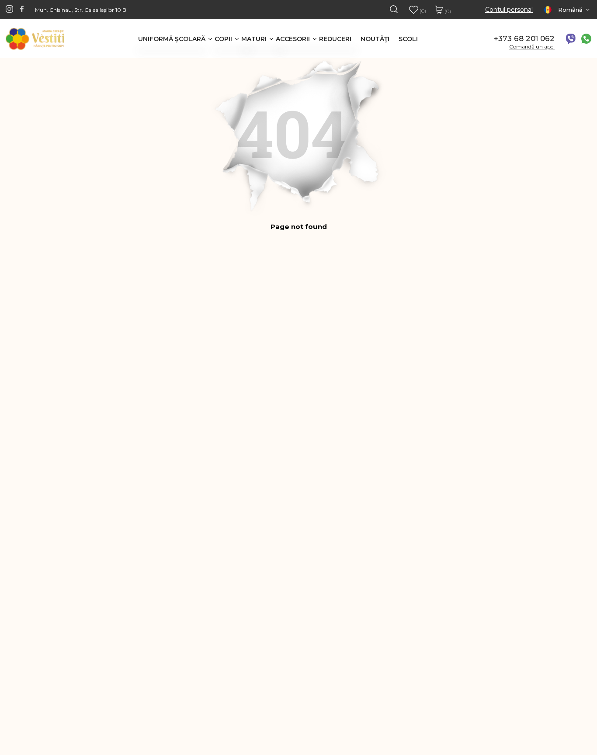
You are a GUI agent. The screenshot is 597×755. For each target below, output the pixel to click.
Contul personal (509, 10)
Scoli (408, 39)
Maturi (254, 39)
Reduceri (335, 39)
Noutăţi (375, 39)
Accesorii (293, 39)
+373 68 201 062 (524, 38)
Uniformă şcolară (171, 39)
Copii (223, 39)
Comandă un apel (532, 46)
